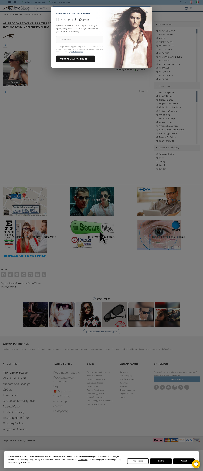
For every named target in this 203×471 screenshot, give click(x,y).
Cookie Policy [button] (83, 460)
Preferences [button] (25, 463)
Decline (161, 461)
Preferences (138, 461)
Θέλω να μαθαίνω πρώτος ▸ (75, 58)
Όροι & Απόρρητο (76, 52)
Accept (184, 461)
